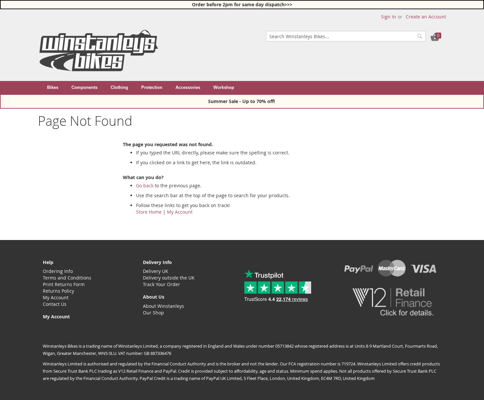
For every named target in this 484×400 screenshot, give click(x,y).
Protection (151, 87)
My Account (180, 212)
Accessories (187, 87)
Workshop (223, 87)
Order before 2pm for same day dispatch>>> (242, 4)
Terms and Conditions (67, 278)
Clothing (119, 87)
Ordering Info (58, 271)
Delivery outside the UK (169, 278)
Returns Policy (58, 291)
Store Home (149, 212)
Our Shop (153, 312)
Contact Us (55, 304)
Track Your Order (161, 284)
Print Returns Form (64, 284)
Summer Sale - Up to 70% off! (242, 101)
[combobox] (346, 36)
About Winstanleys (163, 306)
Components (84, 87)
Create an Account (426, 16)
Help (48, 262)
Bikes (52, 87)
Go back (144, 185)
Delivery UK (155, 271)
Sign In (388, 16)
